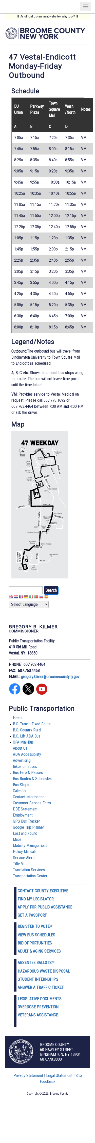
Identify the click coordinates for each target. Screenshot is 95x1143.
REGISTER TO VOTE (34, 926)
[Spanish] (46, 597)
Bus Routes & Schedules (32, 778)
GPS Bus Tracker (26, 821)
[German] (26, 597)
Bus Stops (21, 784)
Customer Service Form (32, 803)
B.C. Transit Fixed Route (32, 724)
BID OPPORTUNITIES (35, 943)
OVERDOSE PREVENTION (38, 1006)
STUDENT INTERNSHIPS (38, 979)
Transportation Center (30, 876)
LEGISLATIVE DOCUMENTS (40, 998)
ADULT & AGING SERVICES (39, 951)
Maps (17, 839)
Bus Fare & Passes (28, 772)
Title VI (18, 863)
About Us (20, 748)
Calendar (20, 790)
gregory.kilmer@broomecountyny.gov (50, 676)
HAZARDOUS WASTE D (36, 971)
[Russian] (41, 597)
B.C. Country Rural (27, 730)
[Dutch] (16, 597)
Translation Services (29, 869)
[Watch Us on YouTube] (41, 693)
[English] (11, 597)
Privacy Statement (28, 1075)
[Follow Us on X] (28, 693)
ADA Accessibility (27, 754)
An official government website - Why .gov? (48, 16)
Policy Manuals (24, 851)
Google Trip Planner (28, 827)
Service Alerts (24, 857)
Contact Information (28, 797)
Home (18, 717)
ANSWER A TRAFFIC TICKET (41, 987)
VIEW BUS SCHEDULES (36, 935)
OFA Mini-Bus (23, 742)
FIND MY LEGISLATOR (36, 899)
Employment (23, 815)
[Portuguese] (36, 597)
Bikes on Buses (25, 766)
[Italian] (31, 597)
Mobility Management (30, 845)
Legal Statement (59, 1075)
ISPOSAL (62, 971)
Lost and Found (25, 833)
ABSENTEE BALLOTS (35, 962)
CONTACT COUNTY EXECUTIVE (43, 890)
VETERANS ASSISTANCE (38, 1015)
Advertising (22, 760)
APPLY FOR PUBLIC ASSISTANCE (45, 907)
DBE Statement (25, 809)
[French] (21, 597)
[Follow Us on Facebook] (15, 693)
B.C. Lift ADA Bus (26, 736)
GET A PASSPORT (32, 915)
